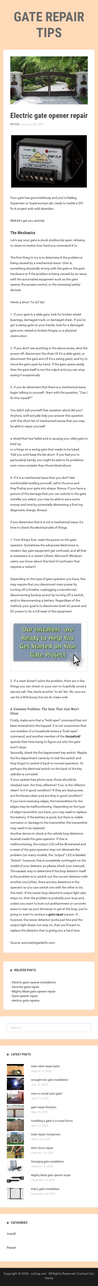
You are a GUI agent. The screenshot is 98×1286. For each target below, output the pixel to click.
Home (49, 1278)
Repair (14, 124)
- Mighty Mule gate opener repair (33, 991)
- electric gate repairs (24, 1000)
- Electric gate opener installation (33, 982)
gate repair (56, 914)
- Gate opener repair (24, 996)
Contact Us (85, 1273)
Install (11, 1233)
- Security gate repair (24, 987)
